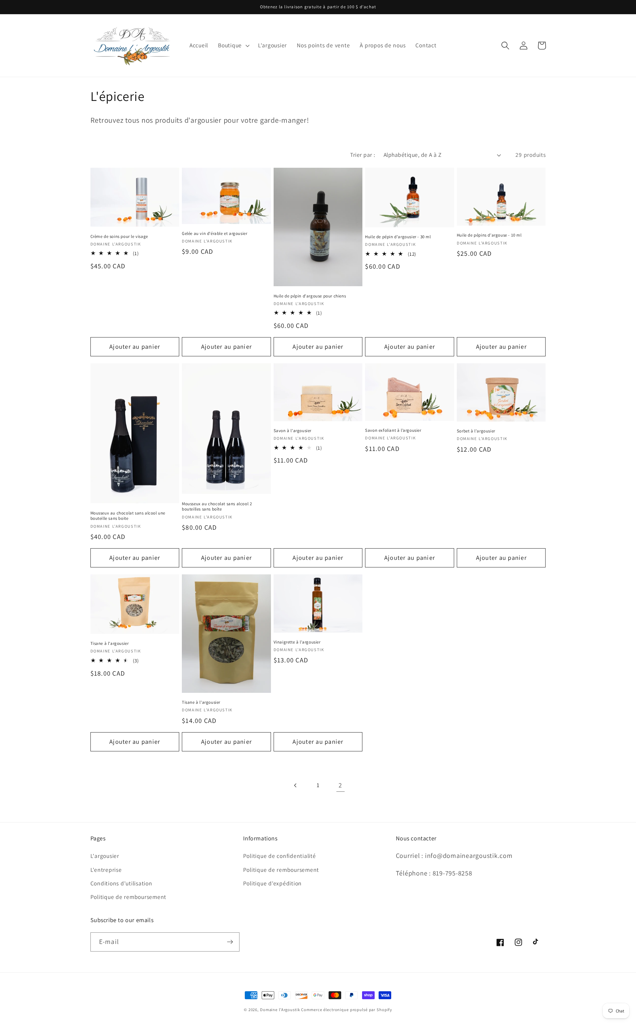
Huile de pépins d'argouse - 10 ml (489, 235)
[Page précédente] (296, 785)
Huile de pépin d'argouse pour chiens (310, 296)
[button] (233, 45)
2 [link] (340, 785)
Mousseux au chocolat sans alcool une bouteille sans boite (128, 516)
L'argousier (104, 856)
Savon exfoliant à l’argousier (393, 430)
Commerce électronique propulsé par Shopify (346, 1009)
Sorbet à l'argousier (476, 431)
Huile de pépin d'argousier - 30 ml (398, 237)
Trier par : (362, 154)
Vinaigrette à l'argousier (297, 642)
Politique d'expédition (272, 883)
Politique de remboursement (128, 897)
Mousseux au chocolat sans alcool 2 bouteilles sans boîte (217, 506)
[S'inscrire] (230, 942)
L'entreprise (106, 869)
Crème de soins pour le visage (119, 236)
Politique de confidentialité (279, 856)
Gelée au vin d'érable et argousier (214, 233)
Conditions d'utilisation (121, 883)
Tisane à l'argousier (109, 643)
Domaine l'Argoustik (280, 1009)
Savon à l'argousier (292, 430)
